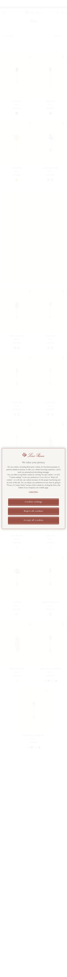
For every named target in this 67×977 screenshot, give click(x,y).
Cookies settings (33, 502)
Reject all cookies (33, 511)
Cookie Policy (33, 492)
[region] (33, 488)
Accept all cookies (33, 520)
